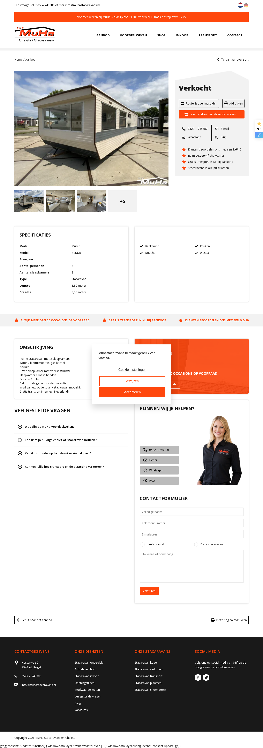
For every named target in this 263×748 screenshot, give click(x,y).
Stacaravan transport (149, 676)
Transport (207, 35)
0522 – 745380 (44, 5)
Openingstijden (85, 683)
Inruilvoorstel (155, 544)
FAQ (223, 137)
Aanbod (103, 35)
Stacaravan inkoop (87, 676)
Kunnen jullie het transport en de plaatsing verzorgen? (64, 467)
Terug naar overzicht (235, 59)
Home (18, 59)
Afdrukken (236, 103)
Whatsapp (194, 137)
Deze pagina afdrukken (231, 620)
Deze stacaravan (211, 544)
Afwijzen (132, 381)
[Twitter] (206, 678)
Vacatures (81, 710)
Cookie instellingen (132, 370)
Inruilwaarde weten (87, 690)
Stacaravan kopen (146, 662)
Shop (161, 35)
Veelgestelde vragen (88, 696)
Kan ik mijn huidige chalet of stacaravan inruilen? (61, 440)
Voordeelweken (133, 35)
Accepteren (132, 392)
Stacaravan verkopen (149, 669)
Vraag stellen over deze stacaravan (213, 114)
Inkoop (182, 35)
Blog (78, 703)
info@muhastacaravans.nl (82, 5)
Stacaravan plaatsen (148, 683)
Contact (234, 35)
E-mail (224, 129)
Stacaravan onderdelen (90, 662)
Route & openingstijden (201, 103)
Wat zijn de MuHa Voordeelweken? (49, 427)
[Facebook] (198, 678)
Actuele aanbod (85, 669)
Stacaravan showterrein (150, 690)
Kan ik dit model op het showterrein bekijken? (58, 453)
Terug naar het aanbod (36, 620)
